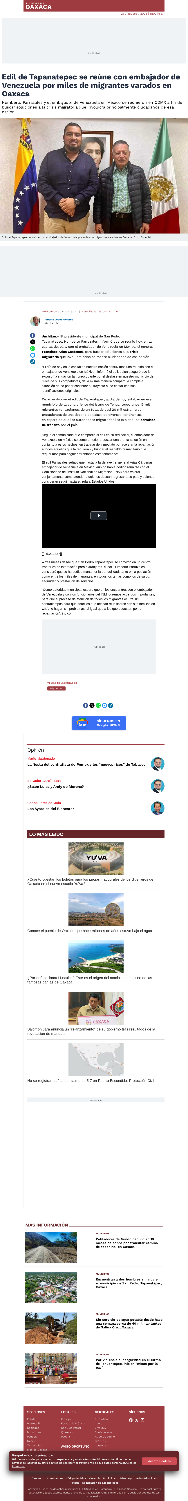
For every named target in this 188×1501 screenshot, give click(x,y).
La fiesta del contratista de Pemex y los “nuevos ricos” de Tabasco (86, 764)
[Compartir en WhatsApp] (32, 348)
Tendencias (34, 1445)
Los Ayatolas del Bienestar (50, 808)
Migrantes (56, 688)
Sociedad (33, 1427)
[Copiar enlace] (32, 361)
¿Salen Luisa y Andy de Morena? (55, 786)
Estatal (32, 1419)
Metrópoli (33, 1423)
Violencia (94, 1478)
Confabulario (103, 1432)
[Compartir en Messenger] (32, 355)
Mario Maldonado (41, 758)
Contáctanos (55, 1478)
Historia (74, 1482)
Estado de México (73, 1423)
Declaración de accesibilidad (100, 1482)
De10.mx (100, 1441)
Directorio (38, 1478)
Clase (98, 1423)
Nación (31, 1441)
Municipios (49, 311)
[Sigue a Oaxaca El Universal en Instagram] (144, 1420)
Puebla (65, 1436)
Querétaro (67, 1432)
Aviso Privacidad (146, 1478)
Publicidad (110, 1478)
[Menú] (160, 6)
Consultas (101, 1445)
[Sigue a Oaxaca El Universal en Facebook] (132, 1420)
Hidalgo (66, 1419)
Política (32, 1436)
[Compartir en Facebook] (32, 335)
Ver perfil (51, 322)
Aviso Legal (126, 1478)
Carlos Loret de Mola (44, 803)
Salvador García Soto (44, 781)
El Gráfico (101, 1419)
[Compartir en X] (32, 342)
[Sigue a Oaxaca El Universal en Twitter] (138, 1420)
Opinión (35, 750)
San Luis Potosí (71, 1427)
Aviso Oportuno (105, 1436)
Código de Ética (76, 1478)
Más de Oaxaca (37, 1449)
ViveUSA (100, 1427)
